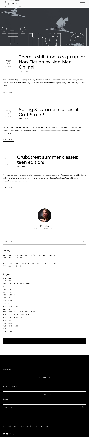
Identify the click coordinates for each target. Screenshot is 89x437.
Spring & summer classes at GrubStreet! (49, 112)
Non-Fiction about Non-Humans (20, 312)
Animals (7, 278)
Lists (6, 303)
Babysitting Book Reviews (17, 284)
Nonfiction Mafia (12, 317)
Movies (6, 309)
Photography (9, 323)
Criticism (8, 289)
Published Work (11, 326)
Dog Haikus (9, 295)
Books (6, 286)
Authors (7, 281)
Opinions (8, 320)
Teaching (24, 71)
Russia (6, 329)
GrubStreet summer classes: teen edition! (47, 159)
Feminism (8, 300)
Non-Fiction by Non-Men (16, 315)
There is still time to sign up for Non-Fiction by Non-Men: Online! (52, 62)
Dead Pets (8, 292)
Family (6, 298)
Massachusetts (11, 306)
